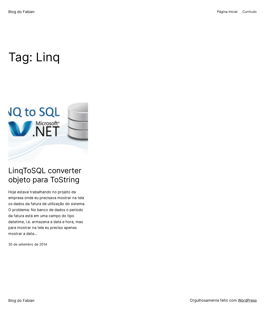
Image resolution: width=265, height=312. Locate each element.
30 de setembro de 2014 (27, 244)
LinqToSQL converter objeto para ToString (44, 175)
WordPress (247, 300)
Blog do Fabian (21, 12)
